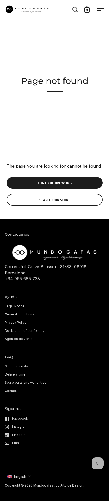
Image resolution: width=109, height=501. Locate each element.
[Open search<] (75, 9)
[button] (19, 476)
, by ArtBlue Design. (69, 485)
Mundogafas (43, 485)
